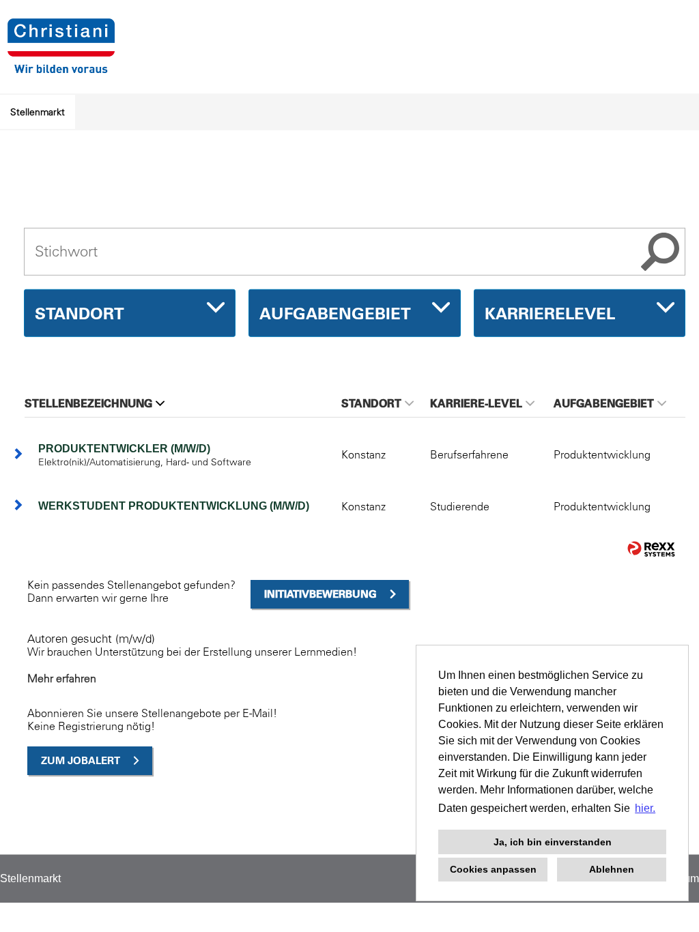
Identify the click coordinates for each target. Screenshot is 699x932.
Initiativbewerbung (320, 593)
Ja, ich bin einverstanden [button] (553, 841)
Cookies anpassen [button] (493, 869)
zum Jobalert (80, 760)
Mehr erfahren (61, 678)
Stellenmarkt (37, 112)
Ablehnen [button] (611, 869)
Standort (371, 403)
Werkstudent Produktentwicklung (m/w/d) (173, 506)
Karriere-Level (476, 403)
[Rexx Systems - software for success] (651, 549)
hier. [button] (645, 808)
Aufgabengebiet (604, 403)
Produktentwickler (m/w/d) (124, 448)
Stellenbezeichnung (88, 403)
